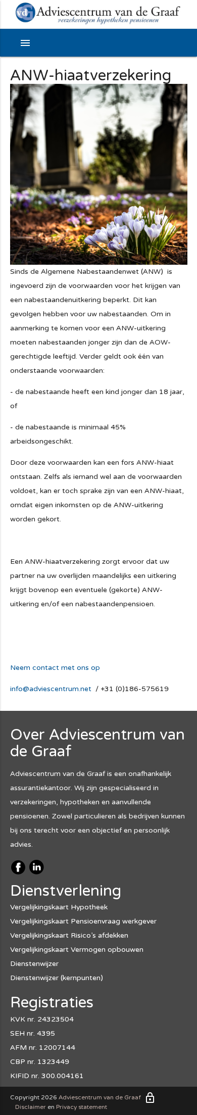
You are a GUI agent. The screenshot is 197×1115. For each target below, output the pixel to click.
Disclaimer (30, 1106)
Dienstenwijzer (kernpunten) (56, 978)
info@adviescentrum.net (50, 689)
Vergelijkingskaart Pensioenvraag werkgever (83, 921)
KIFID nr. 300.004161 (47, 1076)
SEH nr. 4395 (32, 1033)
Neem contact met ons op (55, 667)
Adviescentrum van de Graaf (100, 1097)
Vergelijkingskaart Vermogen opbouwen (76, 949)
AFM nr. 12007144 (42, 1047)
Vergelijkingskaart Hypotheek (59, 907)
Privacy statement (81, 1106)
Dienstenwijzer (34, 963)
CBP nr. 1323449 (39, 1061)
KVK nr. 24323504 (42, 1019)
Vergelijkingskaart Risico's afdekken (69, 935)
